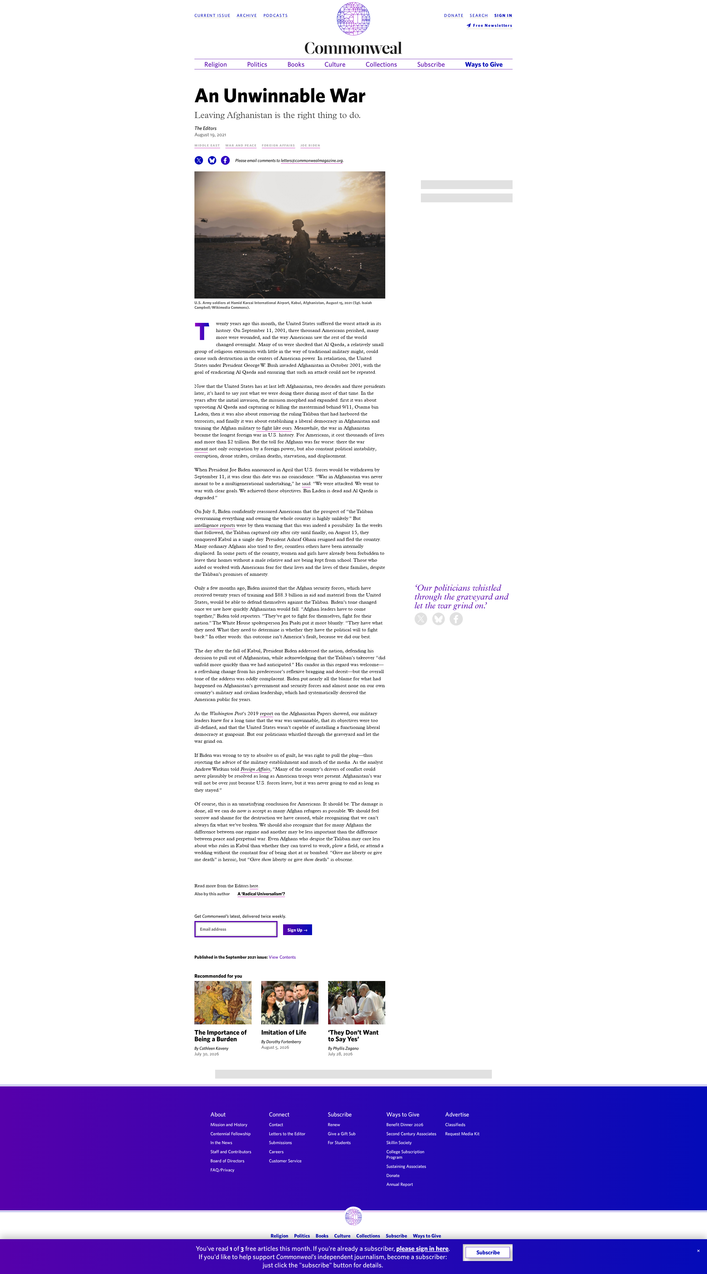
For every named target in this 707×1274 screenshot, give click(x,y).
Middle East (207, 145)
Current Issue (212, 15)
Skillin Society (399, 1142)
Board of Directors (227, 1160)
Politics (257, 64)
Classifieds (455, 1124)
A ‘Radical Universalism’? (261, 893)
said (306, 483)
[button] (198, 163)
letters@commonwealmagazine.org (312, 160)
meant (201, 448)
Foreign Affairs (278, 145)
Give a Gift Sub (342, 1133)
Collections (381, 64)
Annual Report (399, 1184)
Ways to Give (484, 64)
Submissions (280, 1142)
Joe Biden (310, 145)
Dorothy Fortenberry (283, 1041)
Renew (334, 1124)
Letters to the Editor (287, 1133)
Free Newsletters (493, 25)
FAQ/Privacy (222, 1169)
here (254, 885)
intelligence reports (214, 525)
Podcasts (275, 15)
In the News (221, 1142)
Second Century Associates (411, 1133)
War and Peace (241, 145)
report (266, 713)
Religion (215, 64)
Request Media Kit (462, 1133)
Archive (247, 15)
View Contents (282, 956)
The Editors (205, 128)
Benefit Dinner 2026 (404, 1124)
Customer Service (285, 1160)
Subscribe (431, 64)
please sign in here (422, 1248)
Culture (335, 64)
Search (479, 15)
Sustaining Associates (406, 1166)
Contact (276, 1124)
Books (296, 64)
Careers (276, 1151)
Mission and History (228, 1124)
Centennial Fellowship (230, 1133)
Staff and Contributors (230, 1151)
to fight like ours (274, 428)
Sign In (503, 15)
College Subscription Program (405, 1154)
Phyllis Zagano (346, 1048)
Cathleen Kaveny (213, 1048)
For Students (339, 1142)
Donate (453, 15)
